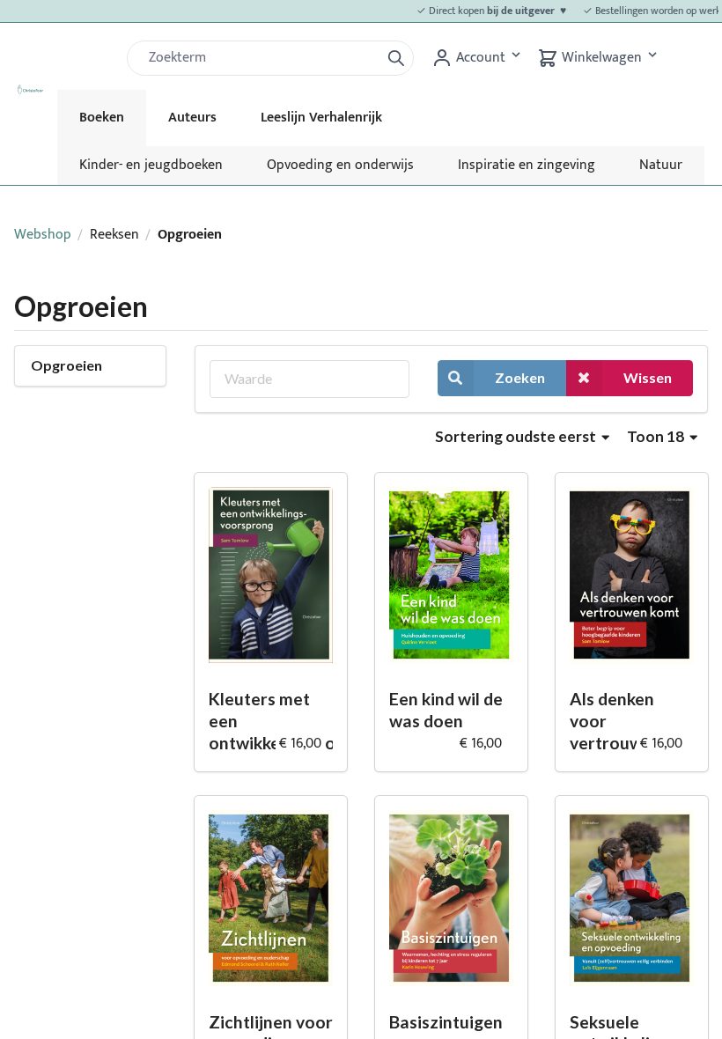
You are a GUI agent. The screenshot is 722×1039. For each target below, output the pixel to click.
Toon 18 (657, 436)
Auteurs (192, 117)
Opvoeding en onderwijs (340, 165)
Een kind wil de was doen (446, 710)
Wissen (647, 377)
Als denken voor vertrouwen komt (616, 721)
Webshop (42, 235)
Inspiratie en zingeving (526, 165)
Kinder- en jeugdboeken (151, 165)
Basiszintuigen (446, 1022)
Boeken (101, 117)
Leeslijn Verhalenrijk (321, 117)
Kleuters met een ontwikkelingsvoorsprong (271, 720)
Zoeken (520, 377)
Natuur (660, 165)
